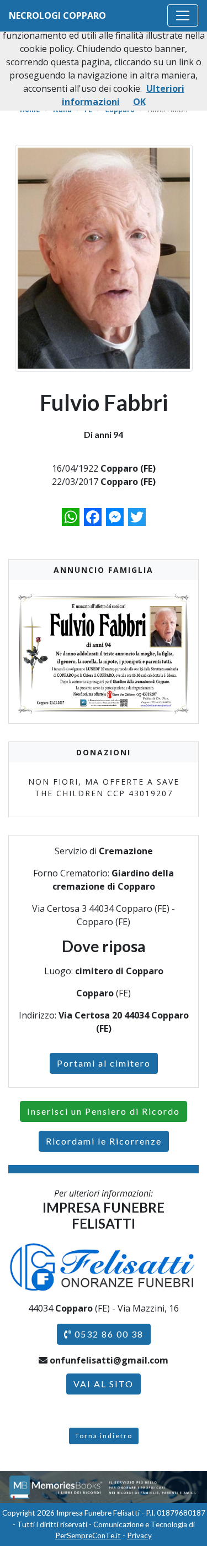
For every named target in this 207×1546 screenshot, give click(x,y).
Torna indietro (103, 1436)
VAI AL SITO (103, 1383)
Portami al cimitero (104, 1063)
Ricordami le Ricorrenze (104, 1141)
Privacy (139, 1535)
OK (139, 102)
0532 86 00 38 (108, 1334)
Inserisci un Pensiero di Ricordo (103, 1111)
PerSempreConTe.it (88, 1535)
